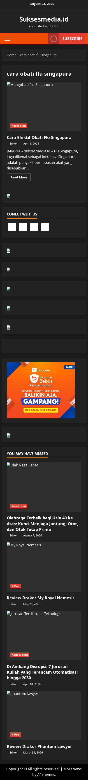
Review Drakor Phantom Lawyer (39, 746)
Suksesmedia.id (44, 19)
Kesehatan (19, 125)
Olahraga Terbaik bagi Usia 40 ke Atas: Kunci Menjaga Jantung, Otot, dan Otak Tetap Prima (42, 523)
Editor (13, 143)
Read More (20, 178)
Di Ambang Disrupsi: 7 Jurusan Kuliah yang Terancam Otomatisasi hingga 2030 (42, 672)
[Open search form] (42, 39)
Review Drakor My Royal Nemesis (40, 597)
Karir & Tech (20, 655)
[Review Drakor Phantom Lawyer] (44, 715)
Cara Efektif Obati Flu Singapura (44, 106)
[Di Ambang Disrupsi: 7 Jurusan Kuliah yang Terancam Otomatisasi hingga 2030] (44, 635)
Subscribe (72, 38)
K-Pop (16, 586)
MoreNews (72, 769)
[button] (7, 39)
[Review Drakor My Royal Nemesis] (44, 567)
